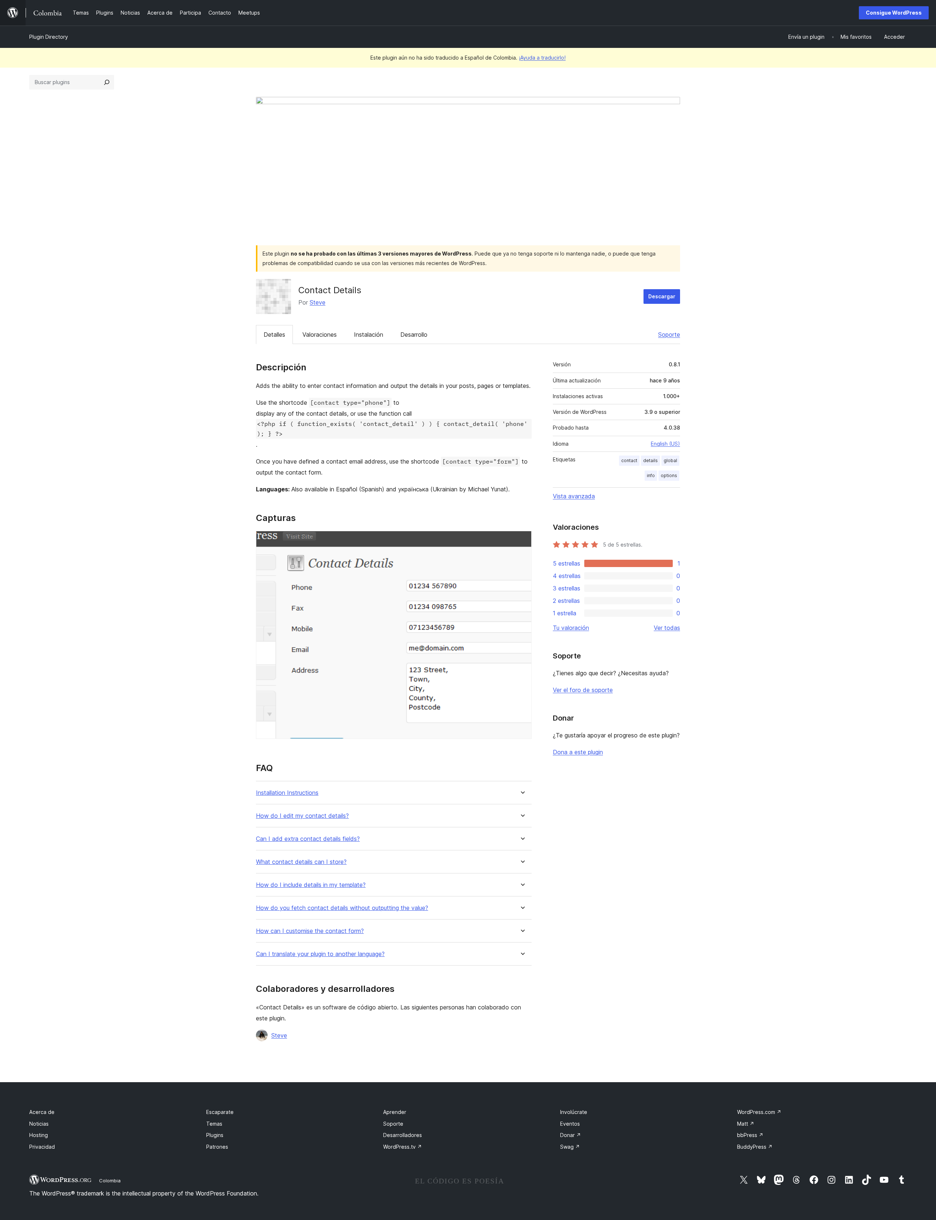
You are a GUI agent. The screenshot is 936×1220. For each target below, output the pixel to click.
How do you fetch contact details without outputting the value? (342, 907)
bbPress (750, 1135)
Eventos (570, 1124)
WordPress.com (759, 1112)
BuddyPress (755, 1147)
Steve (317, 302)
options (669, 475)
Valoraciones (319, 334)
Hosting (38, 1135)
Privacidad (42, 1147)
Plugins (214, 1135)
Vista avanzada (574, 496)
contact (629, 460)
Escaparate (220, 1112)
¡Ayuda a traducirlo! (542, 57)
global (670, 460)
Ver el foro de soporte (583, 690)
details (650, 460)
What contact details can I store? (301, 861)
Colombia (110, 1180)
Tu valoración (571, 627)
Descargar (661, 296)
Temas (214, 1124)
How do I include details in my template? (311, 884)
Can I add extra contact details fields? (308, 838)
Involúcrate (573, 1112)
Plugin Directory (48, 37)
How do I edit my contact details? (302, 815)
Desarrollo (413, 334)
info (651, 475)
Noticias (39, 1124)
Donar (570, 1135)
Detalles (274, 334)
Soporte (669, 334)
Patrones (217, 1147)
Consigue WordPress (894, 13)
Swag (570, 1147)
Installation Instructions (287, 792)
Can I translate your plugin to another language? (320, 954)
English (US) (665, 444)
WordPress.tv (402, 1147)
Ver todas (667, 627)
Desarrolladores (402, 1135)
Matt (745, 1124)
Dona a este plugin (578, 752)
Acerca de (41, 1112)
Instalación (368, 334)
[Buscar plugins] (106, 82)
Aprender (394, 1112)
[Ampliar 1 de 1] (521, 540)
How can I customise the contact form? (310, 931)
